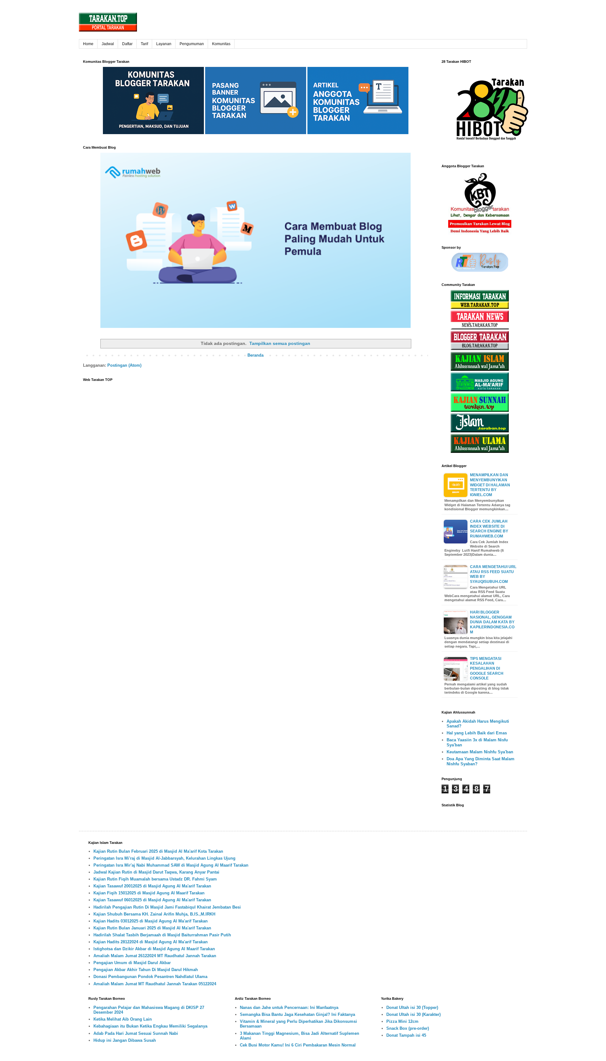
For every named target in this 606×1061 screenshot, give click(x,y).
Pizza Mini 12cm (402, 1021)
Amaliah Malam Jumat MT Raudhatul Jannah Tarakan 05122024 (154, 983)
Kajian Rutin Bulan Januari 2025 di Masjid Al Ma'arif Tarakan (152, 928)
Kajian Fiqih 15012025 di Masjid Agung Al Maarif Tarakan (149, 893)
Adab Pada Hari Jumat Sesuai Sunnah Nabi (135, 1033)
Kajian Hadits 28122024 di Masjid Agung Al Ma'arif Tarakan (150, 941)
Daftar (127, 44)
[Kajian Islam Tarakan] (480, 431)
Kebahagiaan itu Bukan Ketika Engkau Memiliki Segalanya (150, 1026)
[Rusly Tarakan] (479, 270)
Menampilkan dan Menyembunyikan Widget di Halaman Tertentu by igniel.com (490, 485)
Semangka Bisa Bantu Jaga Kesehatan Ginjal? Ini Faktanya (297, 1014)
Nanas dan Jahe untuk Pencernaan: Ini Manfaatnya (289, 1007)
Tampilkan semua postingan (279, 343)
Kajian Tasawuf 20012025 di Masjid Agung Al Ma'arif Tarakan (152, 886)
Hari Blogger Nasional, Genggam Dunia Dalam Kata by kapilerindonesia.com (492, 622)
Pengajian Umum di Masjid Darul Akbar (132, 962)
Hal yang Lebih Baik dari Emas (477, 733)
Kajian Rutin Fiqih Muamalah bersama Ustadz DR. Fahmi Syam (155, 879)
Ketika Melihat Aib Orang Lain (122, 1019)
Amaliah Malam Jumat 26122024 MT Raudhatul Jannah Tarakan (154, 955)
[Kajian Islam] (480, 369)
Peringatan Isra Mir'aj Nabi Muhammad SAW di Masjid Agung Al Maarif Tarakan (170, 865)
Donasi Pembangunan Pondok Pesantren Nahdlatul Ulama (150, 976)
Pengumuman (192, 44)
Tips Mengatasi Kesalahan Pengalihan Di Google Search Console (486, 668)
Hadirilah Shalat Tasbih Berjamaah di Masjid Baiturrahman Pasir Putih (162, 935)
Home (88, 44)
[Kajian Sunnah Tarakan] (480, 410)
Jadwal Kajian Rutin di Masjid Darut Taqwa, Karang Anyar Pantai (156, 872)
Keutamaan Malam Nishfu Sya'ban (480, 752)
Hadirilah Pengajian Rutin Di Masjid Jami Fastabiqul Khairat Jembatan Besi (167, 907)
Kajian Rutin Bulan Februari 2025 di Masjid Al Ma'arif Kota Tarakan (158, 851)
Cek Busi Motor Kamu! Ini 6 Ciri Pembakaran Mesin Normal (298, 1045)
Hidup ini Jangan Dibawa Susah (124, 1040)
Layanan (163, 44)
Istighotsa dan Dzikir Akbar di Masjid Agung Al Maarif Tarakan (154, 948)
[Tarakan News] (480, 328)
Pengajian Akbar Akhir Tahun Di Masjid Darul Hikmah (145, 969)
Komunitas (221, 44)
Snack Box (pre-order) (407, 1028)
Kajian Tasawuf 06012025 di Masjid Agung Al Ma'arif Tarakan (152, 900)
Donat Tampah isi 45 (406, 1035)
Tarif (144, 44)
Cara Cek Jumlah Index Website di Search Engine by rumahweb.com (489, 528)
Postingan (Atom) (124, 365)
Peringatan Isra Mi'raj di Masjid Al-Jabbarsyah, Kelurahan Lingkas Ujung (164, 858)
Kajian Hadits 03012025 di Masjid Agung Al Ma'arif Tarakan (150, 921)
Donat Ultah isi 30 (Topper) (412, 1007)
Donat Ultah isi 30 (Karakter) (413, 1014)
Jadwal (108, 44)
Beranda (255, 355)
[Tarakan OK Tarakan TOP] (480, 307)
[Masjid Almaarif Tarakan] (480, 390)
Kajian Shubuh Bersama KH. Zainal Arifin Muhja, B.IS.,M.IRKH (154, 914)
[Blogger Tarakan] (480, 348)
